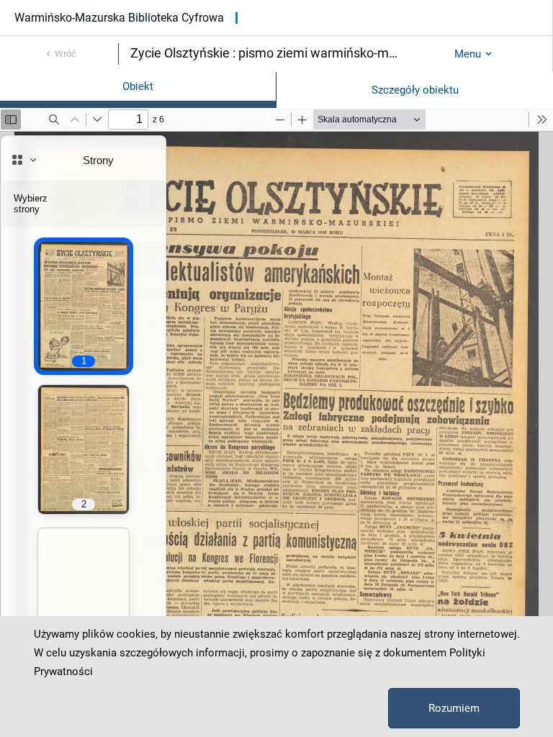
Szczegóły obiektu (415, 89)
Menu (467, 54)
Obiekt (137, 86)
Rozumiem (454, 708)
